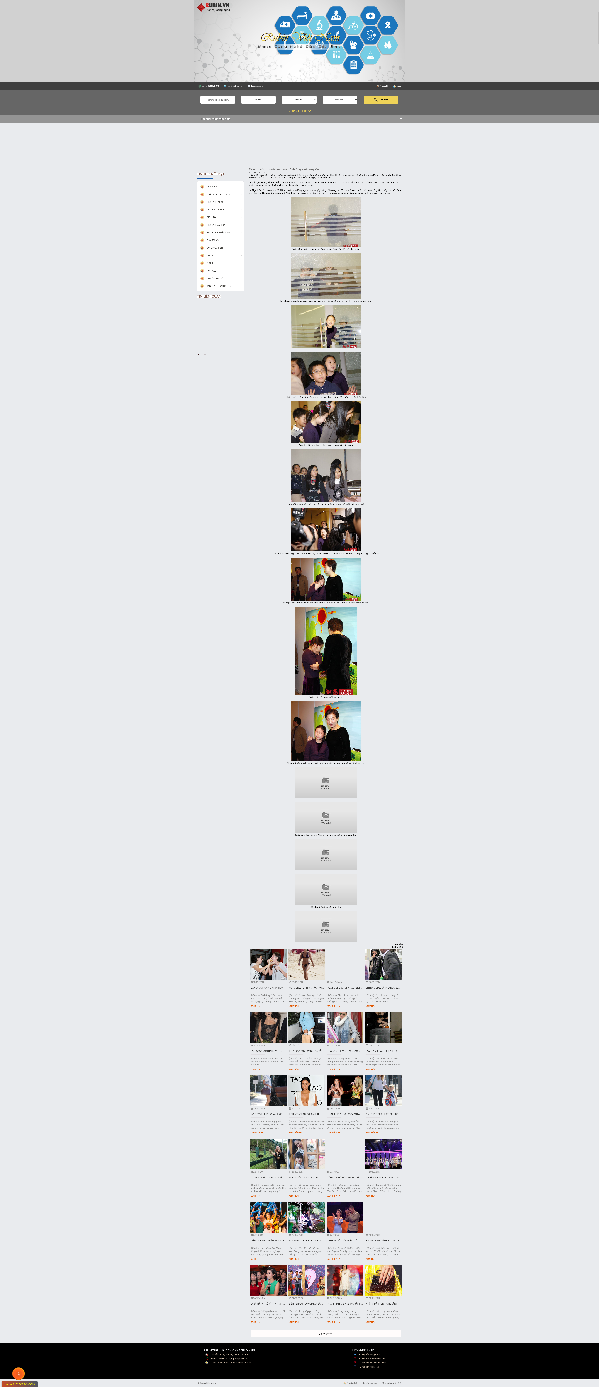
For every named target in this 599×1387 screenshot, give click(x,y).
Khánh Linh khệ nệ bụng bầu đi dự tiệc (348, 1304)
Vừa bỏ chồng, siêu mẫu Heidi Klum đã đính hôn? (354, 988)
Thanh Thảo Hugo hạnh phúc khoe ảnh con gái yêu (317, 1177)
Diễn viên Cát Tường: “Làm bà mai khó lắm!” (312, 1304)
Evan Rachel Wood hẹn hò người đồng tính (390, 1051)
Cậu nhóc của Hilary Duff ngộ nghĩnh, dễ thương (394, 1114)
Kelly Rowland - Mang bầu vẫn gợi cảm (311, 1051)
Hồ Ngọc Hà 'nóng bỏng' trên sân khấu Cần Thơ (355, 1177)
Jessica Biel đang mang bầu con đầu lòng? (351, 1051)
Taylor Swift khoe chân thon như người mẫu (275, 1114)
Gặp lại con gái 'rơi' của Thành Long (271, 988)
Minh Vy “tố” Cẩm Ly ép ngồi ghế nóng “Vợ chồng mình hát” (361, 1240)
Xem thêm (255, 1006)
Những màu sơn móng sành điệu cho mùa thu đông (395, 1304)
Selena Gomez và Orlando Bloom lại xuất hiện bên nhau (397, 988)
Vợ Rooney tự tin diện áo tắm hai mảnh (310, 988)
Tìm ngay (384, 99)
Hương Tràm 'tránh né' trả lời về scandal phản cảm (394, 1240)
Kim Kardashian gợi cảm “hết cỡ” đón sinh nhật (315, 1114)
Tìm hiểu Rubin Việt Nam (215, 118)
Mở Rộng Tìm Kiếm (297, 111)
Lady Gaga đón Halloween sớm (268, 1051)
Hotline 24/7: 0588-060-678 (20, 1384)
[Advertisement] (220, 148)
